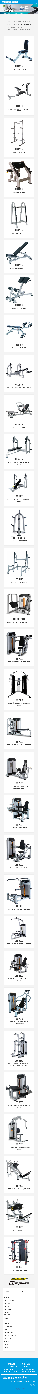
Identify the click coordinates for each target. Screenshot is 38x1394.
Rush (6, 1344)
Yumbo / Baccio (9, 1300)
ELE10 (23, 1389)
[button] (3, 9)
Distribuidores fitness (10, 1372)
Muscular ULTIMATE (13, 24)
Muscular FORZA (26, 24)
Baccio (7, 1324)
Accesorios (8, 1326)
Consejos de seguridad (28, 1372)
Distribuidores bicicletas (26, 1370)
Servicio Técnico (13, 30)
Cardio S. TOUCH (27, 22)
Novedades (11, 1364)
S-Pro (7, 1321)
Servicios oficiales (9, 1370)
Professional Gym (10, 1335)
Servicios (13, 1366)
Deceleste (9, 2)
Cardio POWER (16, 22)
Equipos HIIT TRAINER (24, 27)
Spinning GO (11, 27)
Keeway (7, 1306)
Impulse (8, 22)
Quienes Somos (24, 1364)
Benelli (7, 1312)
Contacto (24, 1366)
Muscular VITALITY (25, 30)
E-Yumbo (7, 1303)
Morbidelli (8, 1309)
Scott (7, 1318)
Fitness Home (9, 1332)
